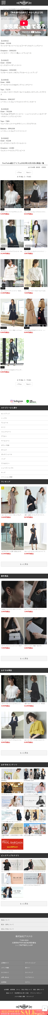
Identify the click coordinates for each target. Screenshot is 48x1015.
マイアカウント (29, 977)
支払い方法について (26, 989)
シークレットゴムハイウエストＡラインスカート (18, 102)
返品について (9, 993)
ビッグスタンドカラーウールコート (13, 143)
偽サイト (27, 967)
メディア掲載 (5, 967)
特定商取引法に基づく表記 (22, 993)
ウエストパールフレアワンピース (12, 150)
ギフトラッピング (30, 962)
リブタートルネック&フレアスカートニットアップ (18, 72)
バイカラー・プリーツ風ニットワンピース (15, 53)
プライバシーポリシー (36, 993)
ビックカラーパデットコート (11, 65)
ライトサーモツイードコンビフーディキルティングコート (21, 46)
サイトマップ (29, 972)
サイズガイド (5, 972)
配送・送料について (38, 989)
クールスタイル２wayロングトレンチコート (16, 85)
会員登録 (3, 982)
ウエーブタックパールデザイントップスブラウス (18, 124)
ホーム (5, 9)
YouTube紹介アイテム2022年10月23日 (19, 9)
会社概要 (6, 989)
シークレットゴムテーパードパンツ (13, 131)
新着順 (44, 167)
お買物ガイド (5, 962)
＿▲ (44, 1008)
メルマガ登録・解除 (20, 996)
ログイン (27, 982)
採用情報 (12, 989)
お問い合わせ (5, 977)
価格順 (38, 167)
